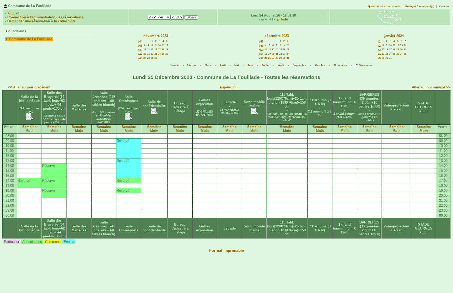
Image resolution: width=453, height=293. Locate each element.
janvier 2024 (394, 36)
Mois (29, 131)
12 (166, 45)
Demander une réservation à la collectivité (41, 21)
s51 (261, 54)
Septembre (299, 65)
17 (159, 49)
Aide (284, 19)
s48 (140, 58)
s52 (261, 58)
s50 (261, 49)
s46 (140, 49)
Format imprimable (226, 250)
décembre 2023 (277, 36)
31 (288, 58)
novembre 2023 (155, 36)
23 (155, 53)
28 (148, 58)
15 (152, 49)
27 (144, 58)
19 (166, 49)
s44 (140, 41)
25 (163, 53)
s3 (379, 49)
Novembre (340, 65)
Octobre (320, 65)
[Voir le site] (389, 17)
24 (159, 53)
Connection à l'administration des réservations (45, 17)
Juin (250, 65)
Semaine (29, 127)
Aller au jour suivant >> (431, 87)
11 (163, 45)
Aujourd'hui (229, 87)
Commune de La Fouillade (30, 39)
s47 (140, 54)
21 (148, 53)
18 (163, 49)
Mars (208, 65)
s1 (379, 41)
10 (159, 45)
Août (281, 65)
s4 (379, 54)
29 (152, 58)
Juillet (265, 65)
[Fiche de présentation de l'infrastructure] (29, 118)
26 (166, 53)
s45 (140, 45)
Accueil (13, 13)
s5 (379, 58)
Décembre (365, 65)
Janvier (175, 65)
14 (148, 49)
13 (144, 49)
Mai (236, 65)
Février (191, 65)
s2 (379, 45)
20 (144, 53)
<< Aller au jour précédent (29, 87)
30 (155, 58)
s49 (261, 45)
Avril (223, 65)
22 (152, 53)
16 (155, 49)
